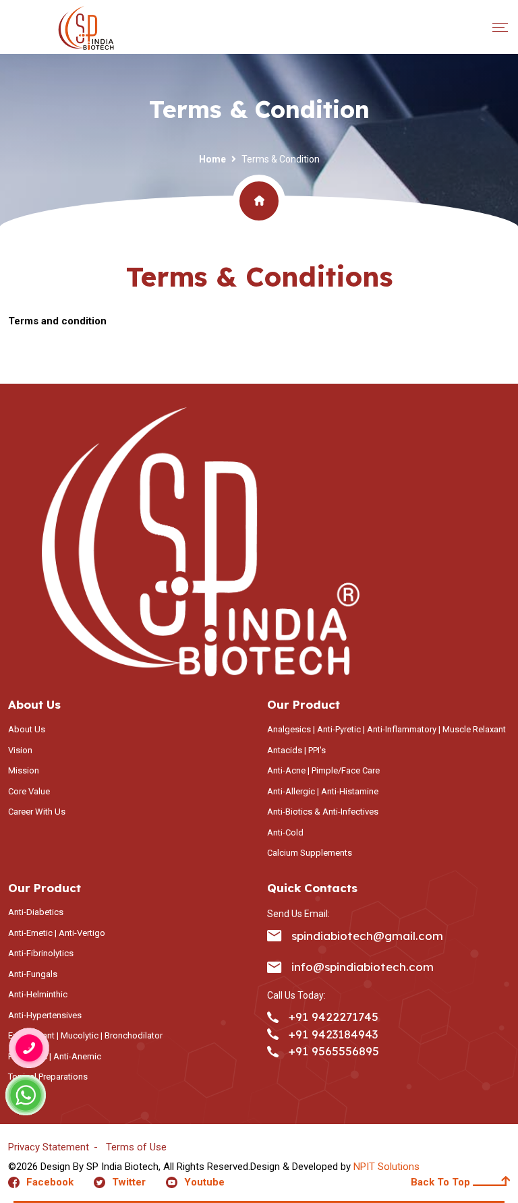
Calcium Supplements (309, 853)
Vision (20, 750)
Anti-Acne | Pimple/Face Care (323, 770)
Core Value (29, 791)
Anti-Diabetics (35, 912)
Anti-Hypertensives (45, 1015)
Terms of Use (136, 1147)
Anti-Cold (285, 832)
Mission (23, 770)
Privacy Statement (48, 1147)
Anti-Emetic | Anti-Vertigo (56, 933)
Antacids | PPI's (296, 750)
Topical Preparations (48, 1077)
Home (212, 159)
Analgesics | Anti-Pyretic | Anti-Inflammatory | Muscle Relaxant (386, 729)
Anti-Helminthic (37, 994)
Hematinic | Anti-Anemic (54, 1056)
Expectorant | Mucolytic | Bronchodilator (85, 1035)
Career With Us (36, 811)
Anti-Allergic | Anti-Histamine (322, 791)
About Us (26, 729)
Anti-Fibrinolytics (41, 953)
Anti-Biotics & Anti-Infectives (322, 811)
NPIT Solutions (386, 1167)
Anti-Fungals (32, 974)
